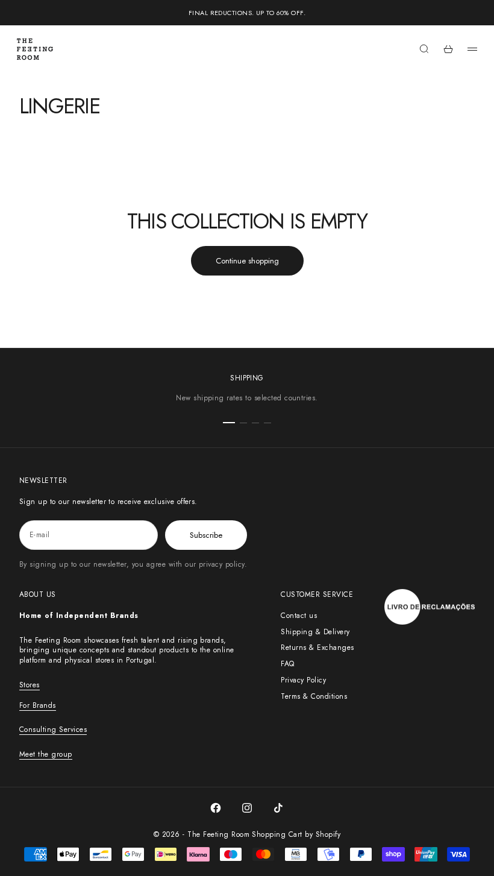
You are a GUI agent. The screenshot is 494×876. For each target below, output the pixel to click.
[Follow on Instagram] (247, 808)
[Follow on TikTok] (278, 808)
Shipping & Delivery (315, 631)
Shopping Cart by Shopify (296, 834)
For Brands (37, 705)
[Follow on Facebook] (216, 808)
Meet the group (45, 754)
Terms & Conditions (314, 696)
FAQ (287, 663)
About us (37, 594)
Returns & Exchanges (317, 647)
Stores (29, 684)
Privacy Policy (303, 680)
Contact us (299, 615)
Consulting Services (53, 729)
